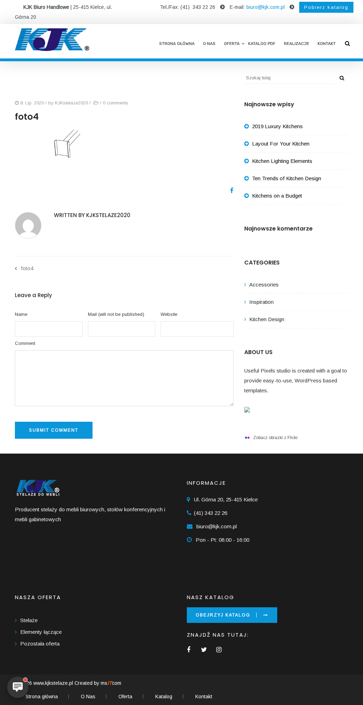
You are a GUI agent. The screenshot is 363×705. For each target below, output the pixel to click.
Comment (25, 343)
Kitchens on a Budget (277, 196)
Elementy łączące (41, 632)
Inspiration (261, 302)
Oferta (232, 43)
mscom (111, 683)
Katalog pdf (261, 43)
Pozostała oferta (40, 644)
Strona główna (177, 43)
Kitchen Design (266, 319)
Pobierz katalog (326, 7)
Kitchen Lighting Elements (282, 161)
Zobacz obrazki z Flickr (275, 437)
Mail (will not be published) (116, 314)
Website (169, 314)
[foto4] (229, 190)
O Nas (209, 43)
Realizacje (296, 43)
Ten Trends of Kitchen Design (286, 178)
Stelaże (29, 620)
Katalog (163, 696)
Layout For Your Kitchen (280, 144)
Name (21, 314)
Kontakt (327, 43)
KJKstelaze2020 (71, 103)
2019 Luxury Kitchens (277, 126)
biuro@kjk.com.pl (265, 7)
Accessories (264, 285)
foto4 (27, 268)
